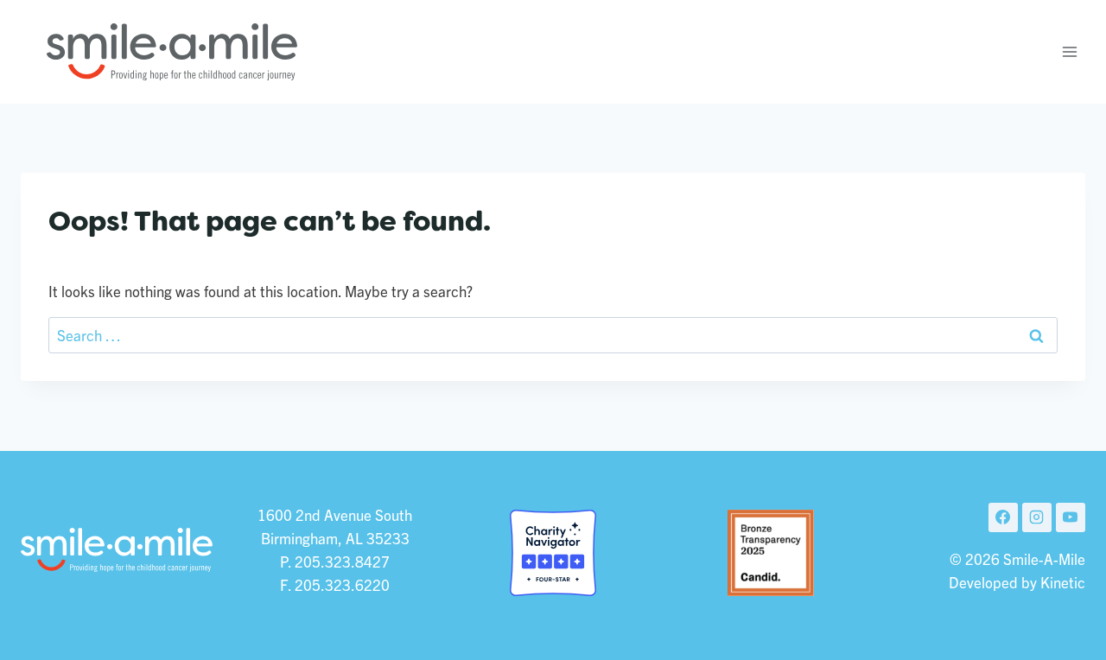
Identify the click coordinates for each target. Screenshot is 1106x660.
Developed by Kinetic (1017, 582)
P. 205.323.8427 (335, 561)
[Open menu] (1069, 51)
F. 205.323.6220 (335, 584)
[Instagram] (1037, 517)
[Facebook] (1003, 517)
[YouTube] (1070, 517)
